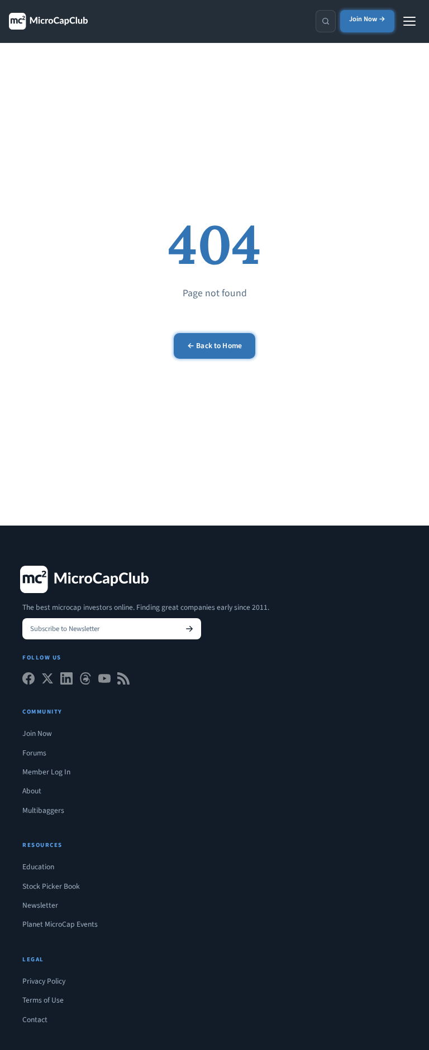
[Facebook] (28, 681)
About (31, 791)
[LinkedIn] (66, 681)
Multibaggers (43, 810)
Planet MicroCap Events (60, 924)
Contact (34, 1019)
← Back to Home (214, 345)
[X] (47, 681)
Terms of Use (43, 1000)
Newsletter (40, 905)
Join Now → (367, 19)
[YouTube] (104, 681)
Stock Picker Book (51, 886)
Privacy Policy (43, 981)
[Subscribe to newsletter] (189, 629)
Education (38, 866)
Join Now (37, 733)
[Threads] (85, 681)
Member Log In (46, 772)
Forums (34, 753)
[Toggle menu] (409, 21)
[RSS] (123, 681)
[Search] (326, 21)
